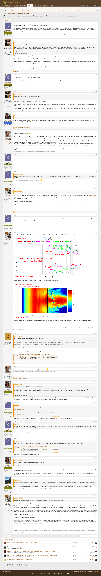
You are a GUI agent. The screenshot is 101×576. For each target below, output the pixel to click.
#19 (96, 477)
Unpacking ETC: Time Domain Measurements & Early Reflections (34, 354)
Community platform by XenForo (43, 573)
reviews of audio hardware (28, 10)
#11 (96, 232)
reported (34, 218)
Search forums (11, 7)
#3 (96, 74)
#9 (96, 188)
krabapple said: (17, 42)
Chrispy (93, 543)
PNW (11, 492)
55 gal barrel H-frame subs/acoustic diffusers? (19, 559)
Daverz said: (16, 441)
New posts (5, 7)
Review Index (23, 5)
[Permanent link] (25, 208)
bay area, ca (9, 398)
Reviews (16, 5)
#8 (96, 171)
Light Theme (7, 571)
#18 (96, 457)
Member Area (19, 548)
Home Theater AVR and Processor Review (26, 552)
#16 (96, 421)
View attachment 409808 (19, 409)
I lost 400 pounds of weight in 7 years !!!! (18, 547)
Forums (30, 5)
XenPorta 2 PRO (45, 574)
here (66, 10)
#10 (96, 215)
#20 (96, 495)
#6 (96, 131)
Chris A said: (16, 405)
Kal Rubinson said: (18, 174)
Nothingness (9, 552)
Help (95, 571)
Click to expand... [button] (55, 416)
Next (8, 20)
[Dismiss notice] (96, 11)
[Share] (95, 23)
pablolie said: (17, 424)
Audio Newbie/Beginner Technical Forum (23, 544)
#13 (96, 366)
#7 (96, 154)
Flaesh (93, 560)
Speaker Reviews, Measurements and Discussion (24, 556)
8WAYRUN (57, 574)
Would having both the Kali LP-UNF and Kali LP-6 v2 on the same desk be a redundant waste (32, 555)
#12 (96, 333)
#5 (96, 113)
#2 (96, 40)
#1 (96, 23)
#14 (96, 381)
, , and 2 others (22, 127)
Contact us (76, 571)
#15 (96, 402)
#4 (96, 91)
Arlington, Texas (9, 202)
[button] (41, 5)
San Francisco (9, 54)
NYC (11, 128)
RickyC (8, 544)
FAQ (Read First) (8, 5)
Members (52, 5)
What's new (37, 5)
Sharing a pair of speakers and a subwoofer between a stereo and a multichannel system (31, 551)
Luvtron (8, 556)
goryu (8, 561)
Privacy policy (90, 571)
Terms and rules (83, 571)
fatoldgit (8, 548)
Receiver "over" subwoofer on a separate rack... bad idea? (23, 542)
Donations (45, 5)
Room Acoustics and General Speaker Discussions (24, 561)
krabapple (6, 18)
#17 (96, 438)
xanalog (93, 548)
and (20, 363)
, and (21, 378)
